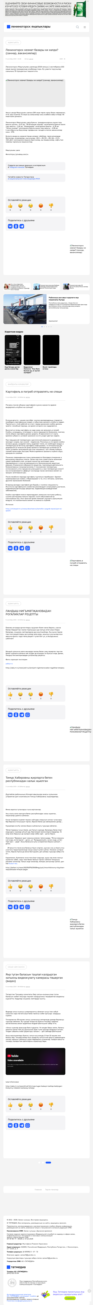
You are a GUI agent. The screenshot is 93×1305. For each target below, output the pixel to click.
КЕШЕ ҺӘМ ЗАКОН (16, 967)
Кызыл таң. (13, 863)
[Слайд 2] (44, 326)
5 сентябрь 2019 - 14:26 (13, 59)
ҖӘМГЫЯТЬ (13, 42)
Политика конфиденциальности (19, 1301)
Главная (38, 1189)
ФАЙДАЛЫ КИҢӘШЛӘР (18, 384)
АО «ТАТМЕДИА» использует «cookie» (21, 1296)
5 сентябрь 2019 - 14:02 (13, 397)
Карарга (70, 1298)
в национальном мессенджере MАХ (24, 179)
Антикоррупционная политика (19, 1294)
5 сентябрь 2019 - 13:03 (13, 620)
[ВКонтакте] (10, 226)
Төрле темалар (51, 1189)
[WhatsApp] (27, 548)
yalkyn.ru (9, 664)
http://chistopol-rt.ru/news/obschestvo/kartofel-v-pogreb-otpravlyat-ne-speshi (34, 510)
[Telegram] (22, 226)
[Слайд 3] (46, 326)
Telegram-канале (17, 167)
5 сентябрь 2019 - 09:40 (13, 986)
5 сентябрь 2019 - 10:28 (13, 786)
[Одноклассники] (16, 226)
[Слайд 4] (48, 326)
